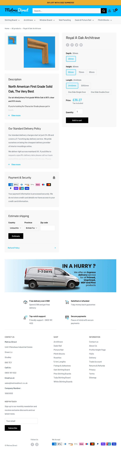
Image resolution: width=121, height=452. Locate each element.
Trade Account (95, 361)
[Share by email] (81, 45)
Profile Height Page (97, 349)
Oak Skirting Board (62, 369)
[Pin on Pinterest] (72, 45)
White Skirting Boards (63, 381)
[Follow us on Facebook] (32, 444)
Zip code (44, 222)
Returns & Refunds (97, 365)
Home (7, 28)
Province (28, 222)
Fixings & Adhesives (62, 365)
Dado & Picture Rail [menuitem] (83, 20)
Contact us (93, 341)
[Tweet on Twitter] (76, 45)
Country (11, 222)
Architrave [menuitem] (28, 20)
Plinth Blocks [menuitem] (103, 20)
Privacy (92, 369)
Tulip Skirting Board (62, 377)
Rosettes (57, 357)
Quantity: (70, 112)
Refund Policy (13, 248)
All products (16, 28)
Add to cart (77, 120)
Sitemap (92, 377)
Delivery (92, 357)
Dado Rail (58, 345)
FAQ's (91, 353)
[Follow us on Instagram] (37, 444)
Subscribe (12, 428)
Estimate (16, 236)
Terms (92, 373)
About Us (93, 345)
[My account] (109, 10)
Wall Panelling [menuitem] (65, 20)
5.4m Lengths (60, 361)
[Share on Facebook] (67, 45)
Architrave (58, 341)
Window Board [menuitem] (46, 20)
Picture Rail (58, 349)
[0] (114, 10)
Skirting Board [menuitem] (11, 20)
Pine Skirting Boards (62, 373)
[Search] (104, 10)
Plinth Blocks (59, 353)
